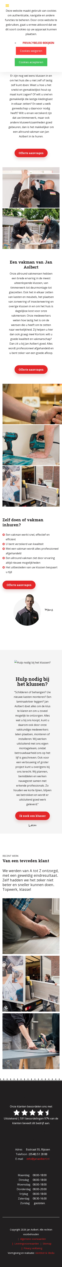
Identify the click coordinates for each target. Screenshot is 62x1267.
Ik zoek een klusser (32, 816)
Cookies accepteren (31, 62)
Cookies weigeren (31, 51)
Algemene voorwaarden (33, 1238)
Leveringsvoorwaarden (26, 1243)
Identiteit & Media (44, 1252)
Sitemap (47, 1243)
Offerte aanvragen (31, 153)
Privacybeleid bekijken (38, 43)
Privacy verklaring (33, 1248)
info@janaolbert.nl (37, 1159)
